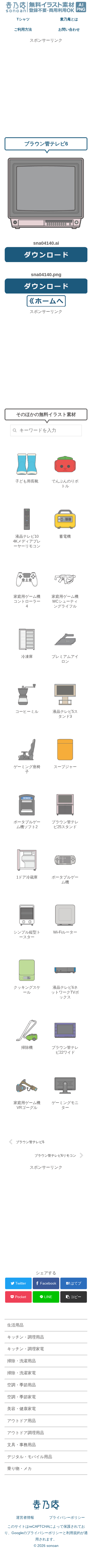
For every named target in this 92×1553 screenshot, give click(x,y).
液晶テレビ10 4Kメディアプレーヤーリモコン (27, 541)
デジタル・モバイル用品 (29, 1457)
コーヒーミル (26, 711)
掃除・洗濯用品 (21, 1361)
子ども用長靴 (26, 481)
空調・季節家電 (21, 1397)
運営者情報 (25, 1517)
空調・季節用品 (21, 1385)
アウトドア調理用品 (25, 1433)
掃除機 (27, 1047)
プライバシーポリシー (67, 1517)
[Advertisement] (46, 89)
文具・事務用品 (21, 1445)
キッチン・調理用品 (25, 1337)
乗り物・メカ (19, 1468)
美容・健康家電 (21, 1408)
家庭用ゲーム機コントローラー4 (27, 601)
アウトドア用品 (21, 1421)
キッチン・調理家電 (25, 1349)
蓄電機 (65, 536)
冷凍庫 (27, 656)
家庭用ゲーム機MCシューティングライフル (65, 601)
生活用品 (15, 1325)
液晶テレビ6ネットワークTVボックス (65, 992)
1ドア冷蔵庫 (27, 877)
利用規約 (73, 1533)
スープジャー (65, 766)
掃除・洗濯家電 (21, 1373)
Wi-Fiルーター (65, 932)
